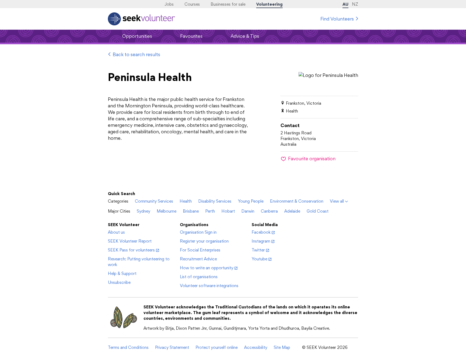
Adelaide (292, 211)
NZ (355, 4)
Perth (210, 211)
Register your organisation (204, 241)
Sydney (143, 211)
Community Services (154, 201)
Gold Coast (317, 211)
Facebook (261, 232)
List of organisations (199, 276)
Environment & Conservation (296, 201)
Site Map (282, 347)
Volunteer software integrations (209, 285)
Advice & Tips (245, 36)
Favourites (191, 36)
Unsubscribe (119, 282)
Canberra (269, 211)
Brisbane (191, 211)
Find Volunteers (337, 19)
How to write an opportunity (206, 267)
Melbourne (166, 211)
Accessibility (255, 347)
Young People (250, 201)
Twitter (258, 250)
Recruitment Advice (198, 258)
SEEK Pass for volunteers (131, 250)
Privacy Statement (172, 347)
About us (116, 232)
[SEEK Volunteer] (141, 18)
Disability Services (214, 201)
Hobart (228, 211)
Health (186, 201)
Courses (192, 4)
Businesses (228, 4)
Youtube (259, 258)
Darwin (247, 211)
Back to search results (136, 54)
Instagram (261, 241)
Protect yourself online (217, 347)
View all (337, 201)
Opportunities (137, 36)
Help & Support (122, 273)
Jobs (169, 4)
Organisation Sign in (198, 232)
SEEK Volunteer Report (130, 241)
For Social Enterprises (200, 250)
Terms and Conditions (128, 347)
